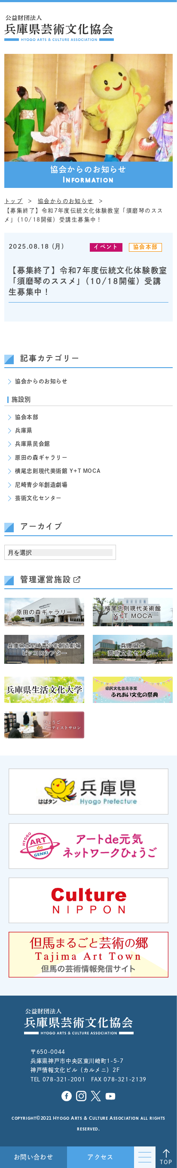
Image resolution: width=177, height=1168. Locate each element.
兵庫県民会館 (32, 444)
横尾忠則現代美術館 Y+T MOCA (58, 471)
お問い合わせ (34, 1157)
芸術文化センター (38, 498)
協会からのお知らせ (41, 381)
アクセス (100, 1157)
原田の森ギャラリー (41, 457)
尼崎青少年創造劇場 (41, 484)
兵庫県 (24, 430)
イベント (106, 247)
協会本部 (145, 247)
